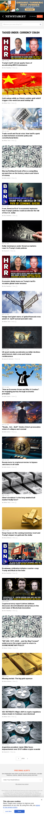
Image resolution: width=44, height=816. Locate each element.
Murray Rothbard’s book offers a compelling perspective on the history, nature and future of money (20, 173)
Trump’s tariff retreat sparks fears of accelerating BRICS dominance (17, 64)
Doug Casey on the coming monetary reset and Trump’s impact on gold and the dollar (21, 534)
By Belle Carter (6, 178)
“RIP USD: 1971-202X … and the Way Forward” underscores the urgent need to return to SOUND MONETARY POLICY (20, 643)
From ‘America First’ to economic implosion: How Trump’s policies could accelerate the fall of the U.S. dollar (20, 211)
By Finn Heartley (6, 67)
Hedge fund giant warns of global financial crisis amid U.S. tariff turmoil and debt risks (21, 318)
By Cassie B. (5, 251)
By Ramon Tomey (6, 648)
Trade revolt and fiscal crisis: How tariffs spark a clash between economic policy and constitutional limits (21, 136)
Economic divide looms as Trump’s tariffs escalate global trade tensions (18, 282)
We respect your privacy (22, 784)
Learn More (8, 811)
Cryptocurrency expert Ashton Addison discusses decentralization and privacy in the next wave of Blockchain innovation (20, 606)
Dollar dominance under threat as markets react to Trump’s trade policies (19, 247)
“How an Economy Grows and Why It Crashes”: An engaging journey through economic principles (20, 391)
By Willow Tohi (6, 103)
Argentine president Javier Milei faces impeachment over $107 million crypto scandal (21, 748)
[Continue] (40, 780)
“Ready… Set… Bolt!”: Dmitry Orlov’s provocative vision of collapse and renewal (21, 428)
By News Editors (6, 537)
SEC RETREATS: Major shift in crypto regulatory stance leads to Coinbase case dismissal (21, 713)
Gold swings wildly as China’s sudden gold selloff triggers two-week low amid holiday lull (21, 99)
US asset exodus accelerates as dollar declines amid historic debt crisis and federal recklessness (21, 354)
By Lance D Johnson (7, 359)
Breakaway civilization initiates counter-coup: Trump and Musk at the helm (20, 569)
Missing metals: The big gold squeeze (17, 678)
